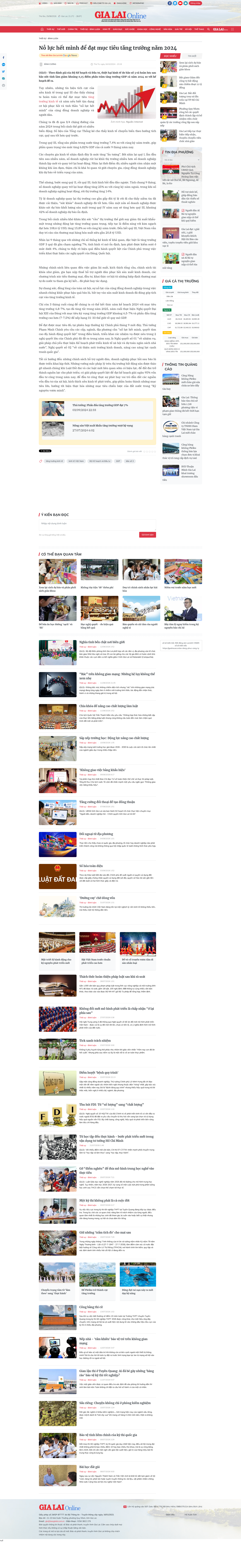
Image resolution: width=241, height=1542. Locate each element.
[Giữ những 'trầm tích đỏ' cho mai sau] (58, 1243)
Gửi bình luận (148, 534)
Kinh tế (106, 29)
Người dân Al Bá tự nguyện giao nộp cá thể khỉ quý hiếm (190, 215)
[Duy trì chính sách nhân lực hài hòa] (141, 571)
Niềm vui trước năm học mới (180, 587)
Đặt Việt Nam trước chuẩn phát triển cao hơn (96, 961)
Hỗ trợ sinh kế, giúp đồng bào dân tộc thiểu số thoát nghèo (190, 196)
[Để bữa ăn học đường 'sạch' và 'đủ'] (58, 608)
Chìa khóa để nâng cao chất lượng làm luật (108, 706)
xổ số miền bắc (168, 643)
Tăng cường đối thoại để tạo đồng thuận (107, 802)
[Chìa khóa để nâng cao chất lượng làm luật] (58, 716)
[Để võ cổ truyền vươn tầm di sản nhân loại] (138, 944)
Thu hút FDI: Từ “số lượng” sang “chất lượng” (111, 1104)
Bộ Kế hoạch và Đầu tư (100, 461)
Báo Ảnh (58, 3)
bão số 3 (130, 461)
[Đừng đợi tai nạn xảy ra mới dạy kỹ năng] (138, 1274)
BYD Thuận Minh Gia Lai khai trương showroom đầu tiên (180, 473)
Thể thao (199, 29)
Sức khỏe (130, 29)
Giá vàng (167, 332)
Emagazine (121, 3)
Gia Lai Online (60, 1506)
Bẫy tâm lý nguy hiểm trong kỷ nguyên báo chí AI (181, 626)
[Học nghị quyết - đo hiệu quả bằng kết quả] (99, 608)
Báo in (70, 3)
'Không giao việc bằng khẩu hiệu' (102, 770)
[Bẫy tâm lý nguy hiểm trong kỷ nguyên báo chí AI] (183, 608)
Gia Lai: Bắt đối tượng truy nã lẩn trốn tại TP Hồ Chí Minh (189, 98)
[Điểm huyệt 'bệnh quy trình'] (58, 1083)
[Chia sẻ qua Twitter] (3, 71)
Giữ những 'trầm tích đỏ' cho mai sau (105, 1232)
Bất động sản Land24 (184, 643)
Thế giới (61, 29)
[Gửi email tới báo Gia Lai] (186, 3)
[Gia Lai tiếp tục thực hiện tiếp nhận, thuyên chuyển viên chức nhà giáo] (168, 135)
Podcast (83, 3)
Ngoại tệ (167, 310)
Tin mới (192, 56)
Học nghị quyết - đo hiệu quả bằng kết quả (97, 626)
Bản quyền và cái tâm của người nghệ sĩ (140, 626)
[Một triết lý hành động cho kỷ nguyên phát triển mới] (57, 944)
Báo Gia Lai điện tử (120, 16)
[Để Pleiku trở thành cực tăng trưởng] (97, 1274)
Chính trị (72, 29)
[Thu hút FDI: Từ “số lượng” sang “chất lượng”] (58, 1115)
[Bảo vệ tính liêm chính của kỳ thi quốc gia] (58, 1445)
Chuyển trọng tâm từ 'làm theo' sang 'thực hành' (55, 1292)
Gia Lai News (220, 29)
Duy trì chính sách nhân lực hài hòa (140, 589)
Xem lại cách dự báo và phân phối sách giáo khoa (190, 66)
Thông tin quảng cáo (181, 366)
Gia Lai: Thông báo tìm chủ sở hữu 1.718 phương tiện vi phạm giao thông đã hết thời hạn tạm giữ (180, 406)
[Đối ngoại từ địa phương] (58, 844)
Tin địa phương (179, 152)
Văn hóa (167, 29)
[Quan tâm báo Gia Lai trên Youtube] (180, 3)
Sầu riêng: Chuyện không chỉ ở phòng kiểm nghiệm (115, 1403)
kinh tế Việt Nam (76, 461)
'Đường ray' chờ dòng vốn (97, 898)
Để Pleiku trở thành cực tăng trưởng (95, 1292)
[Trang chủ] (42, 29)
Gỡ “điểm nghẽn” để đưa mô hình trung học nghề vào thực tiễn (116, 1170)
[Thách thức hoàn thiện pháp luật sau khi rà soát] (58, 987)
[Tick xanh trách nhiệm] (58, 1051)
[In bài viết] (3, 85)
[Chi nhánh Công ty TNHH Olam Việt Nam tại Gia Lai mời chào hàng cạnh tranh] (170, 426)
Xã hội (188, 29)
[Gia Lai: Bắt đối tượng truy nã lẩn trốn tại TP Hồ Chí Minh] (168, 97)
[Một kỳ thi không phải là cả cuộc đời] (58, 1211)
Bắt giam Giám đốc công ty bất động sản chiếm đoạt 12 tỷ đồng (190, 82)
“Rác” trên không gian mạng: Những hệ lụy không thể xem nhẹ (117, 676)
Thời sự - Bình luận (90, 29)
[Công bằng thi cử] (58, 1317)
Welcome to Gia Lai (102, 3)
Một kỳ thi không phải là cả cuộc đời (104, 1200)
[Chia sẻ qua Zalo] (3, 64)
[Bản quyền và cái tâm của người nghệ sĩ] (141, 608)
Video (44, 3)
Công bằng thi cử (91, 1307)
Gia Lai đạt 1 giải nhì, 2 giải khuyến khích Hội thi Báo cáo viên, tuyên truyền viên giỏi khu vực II (180, 237)
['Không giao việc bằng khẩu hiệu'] (58, 780)
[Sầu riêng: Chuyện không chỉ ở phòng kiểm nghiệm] (58, 1413)
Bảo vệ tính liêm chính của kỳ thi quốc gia (108, 1435)
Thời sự (50, 29)
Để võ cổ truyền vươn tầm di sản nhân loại (137, 961)
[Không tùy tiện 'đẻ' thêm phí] (99, 571)
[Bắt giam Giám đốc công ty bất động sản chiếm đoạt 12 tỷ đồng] (168, 81)
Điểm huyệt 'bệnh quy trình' (98, 1072)
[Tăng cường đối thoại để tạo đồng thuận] (58, 812)
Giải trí (178, 29)
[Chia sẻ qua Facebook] (3, 57)
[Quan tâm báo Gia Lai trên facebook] (170, 3)
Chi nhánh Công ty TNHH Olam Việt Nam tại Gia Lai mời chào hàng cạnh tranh (180, 429)
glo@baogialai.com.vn (54, 1521)
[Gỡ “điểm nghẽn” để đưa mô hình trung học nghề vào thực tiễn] (58, 1179)
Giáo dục (117, 29)
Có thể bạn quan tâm (61, 554)
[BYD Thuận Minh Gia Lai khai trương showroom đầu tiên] (170, 470)
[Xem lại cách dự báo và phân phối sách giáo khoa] (168, 66)
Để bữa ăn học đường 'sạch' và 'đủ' (55, 626)
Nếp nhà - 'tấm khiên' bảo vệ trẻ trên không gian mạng (113, 1341)
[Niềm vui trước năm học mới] (183, 571)
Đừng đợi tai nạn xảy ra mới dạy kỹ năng (137, 1292)
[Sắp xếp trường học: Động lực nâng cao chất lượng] (58, 748)
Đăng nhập (195, 3)
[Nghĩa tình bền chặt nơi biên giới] (58, 652)
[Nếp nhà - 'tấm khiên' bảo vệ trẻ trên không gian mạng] (58, 1349)
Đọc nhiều (170, 56)
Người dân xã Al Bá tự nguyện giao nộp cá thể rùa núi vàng (179, 261)
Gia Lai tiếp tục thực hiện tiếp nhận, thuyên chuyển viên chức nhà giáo (190, 136)
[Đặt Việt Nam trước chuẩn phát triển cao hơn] (97, 944)
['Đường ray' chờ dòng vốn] (58, 908)
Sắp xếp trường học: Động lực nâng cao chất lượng (114, 738)
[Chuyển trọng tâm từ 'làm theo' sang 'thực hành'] (57, 1274)
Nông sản (167, 287)
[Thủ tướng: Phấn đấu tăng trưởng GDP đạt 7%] (56, 410)
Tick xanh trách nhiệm (95, 1040)
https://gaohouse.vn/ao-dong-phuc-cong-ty (181, 648)
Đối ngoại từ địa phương (96, 834)
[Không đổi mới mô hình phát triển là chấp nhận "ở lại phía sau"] (58, 1019)
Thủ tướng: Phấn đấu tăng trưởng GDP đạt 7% (100, 405)
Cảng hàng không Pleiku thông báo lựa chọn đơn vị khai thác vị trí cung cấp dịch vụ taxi (181, 451)
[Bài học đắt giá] (58, 1477)
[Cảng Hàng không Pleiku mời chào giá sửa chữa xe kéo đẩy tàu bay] (170, 379)
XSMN (196, 643)
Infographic (138, 3)
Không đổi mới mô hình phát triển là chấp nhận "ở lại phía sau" (116, 1011)
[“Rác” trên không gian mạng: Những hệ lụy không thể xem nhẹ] (58, 684)
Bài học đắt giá (89, 1467)
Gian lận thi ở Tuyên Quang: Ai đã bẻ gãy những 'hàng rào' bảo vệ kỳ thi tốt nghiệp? (116, 1373)
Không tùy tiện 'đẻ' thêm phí (97, 587)
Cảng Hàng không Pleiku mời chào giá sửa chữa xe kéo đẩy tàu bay (181, 382)
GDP (118, 461)
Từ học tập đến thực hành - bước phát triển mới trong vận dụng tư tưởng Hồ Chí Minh (116, 1139)
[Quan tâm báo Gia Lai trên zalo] (175, 3)
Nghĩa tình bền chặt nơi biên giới (102, 642)
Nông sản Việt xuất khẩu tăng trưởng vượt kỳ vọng (103, 425)
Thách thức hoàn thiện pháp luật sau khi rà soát (112, 976)
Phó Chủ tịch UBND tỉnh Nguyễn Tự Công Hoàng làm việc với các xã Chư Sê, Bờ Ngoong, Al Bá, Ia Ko (181, 175)
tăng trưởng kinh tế (54, 461)
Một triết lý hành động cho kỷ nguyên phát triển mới (56, 961)
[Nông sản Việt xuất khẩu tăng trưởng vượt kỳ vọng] (56, 431)
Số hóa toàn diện (91, 866)
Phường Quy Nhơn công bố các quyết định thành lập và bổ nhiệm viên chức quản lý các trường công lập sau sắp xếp (181, 117)
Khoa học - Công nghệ (149, 29)
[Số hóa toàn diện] (58, 876)
